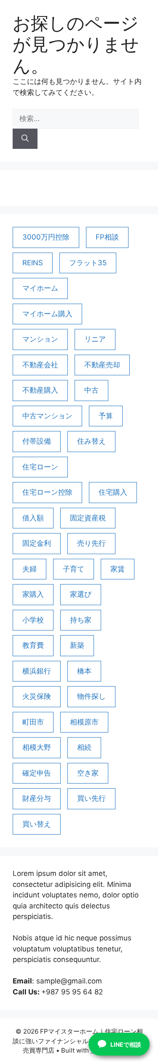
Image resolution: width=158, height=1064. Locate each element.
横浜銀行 (36, 671)
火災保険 (36, 696)
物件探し (91, 696)
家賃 (117, 569)
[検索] (25, 139)
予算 (106, 416)
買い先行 (91, 798)
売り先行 (91, 543)
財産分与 (36, 798)
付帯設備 (36, 441)
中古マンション (47, 416)
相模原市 (84, 722)
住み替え (91, 441)
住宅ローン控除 (47, 492)
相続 (84, 747)
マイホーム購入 (47, 314)
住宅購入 (113, 492)
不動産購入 (40, 390)
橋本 (84, 671)
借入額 (33, 518)
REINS (32, 263)
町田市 (33, 722)
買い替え (36, 824)
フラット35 (88, 263)
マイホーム (40, 288)
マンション (40, 339)
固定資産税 (88, 518)
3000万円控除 (46, 237)
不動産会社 (40, 365)
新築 (77, 645)
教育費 (33, 645)
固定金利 (36, 543)
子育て (73, 569)
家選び (80, 594)
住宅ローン (40, 467)
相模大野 (36, 747)
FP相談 (107, 237)
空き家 (88, 773)
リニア (95, 339)
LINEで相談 (125, 1044)
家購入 (33, 594)
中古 (91, 390)
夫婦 (29, 569)
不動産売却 (102, 365)
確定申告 (36, 773)
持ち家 (80, 620)
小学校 (33, 620)
